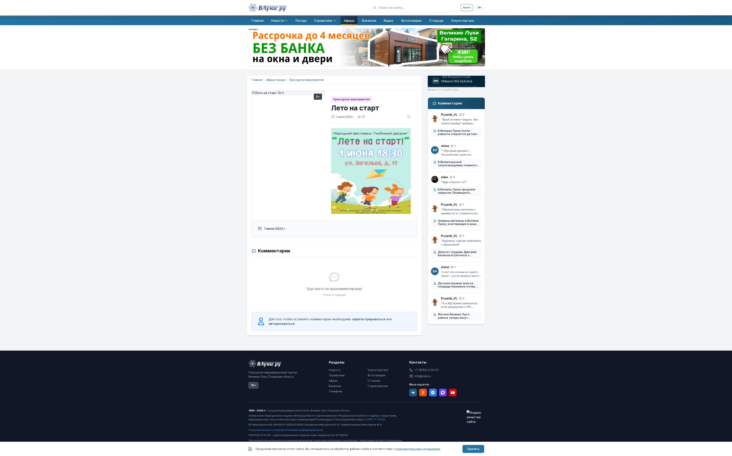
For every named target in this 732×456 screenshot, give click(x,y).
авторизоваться (282, 324)
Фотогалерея (376, 375)
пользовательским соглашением (417, 449)
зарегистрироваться (368, 319)
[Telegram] (433, 392)
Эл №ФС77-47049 (374, 419)
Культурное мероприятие (306, 79)
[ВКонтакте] (413, 392)
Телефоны (335, 391)
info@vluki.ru (423, 376)
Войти (466, 7)
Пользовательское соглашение (267, 430)
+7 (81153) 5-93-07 (427, 370)
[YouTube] (453, 392)
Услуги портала (378, 370)
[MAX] (443, 392)
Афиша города (275, 79)
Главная (257, 79)
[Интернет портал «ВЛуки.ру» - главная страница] (268, 7)
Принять (473, 449)
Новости (334, 370)
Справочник (337, 375)
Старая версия (378, 386)
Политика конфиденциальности (305, 430)
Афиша (333, 380)
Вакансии (335, 386)
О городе (374, 380)
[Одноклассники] (423, 392)
